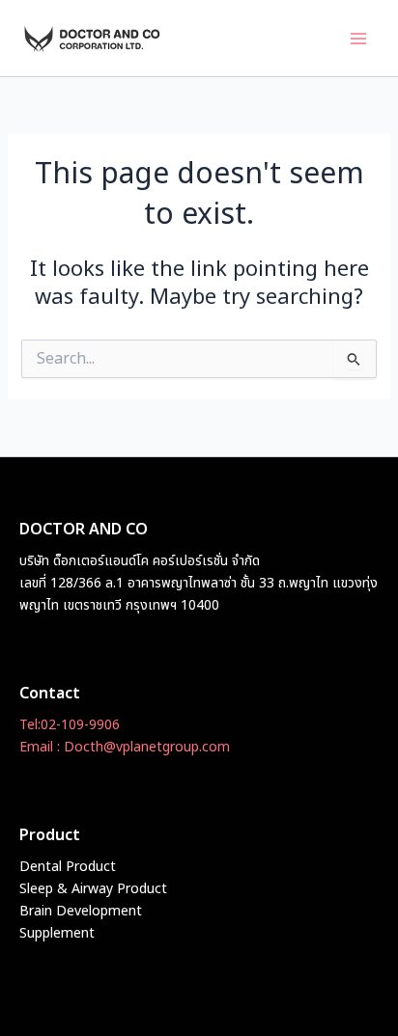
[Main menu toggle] (358, 38)
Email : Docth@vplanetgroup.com (124, 747)
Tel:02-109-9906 (69, 725)
